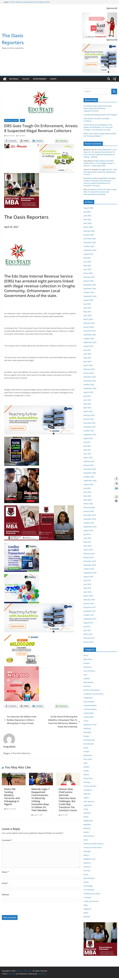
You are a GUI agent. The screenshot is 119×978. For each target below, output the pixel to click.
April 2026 (87, 223)
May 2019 (87, 542)
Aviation (87, 678)
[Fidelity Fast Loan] (21, 438)
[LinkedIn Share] (116, 488)
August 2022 (88, 392)
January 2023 (89, 373)
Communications (90, 709)
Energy (86, 736)
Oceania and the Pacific (93, 847)
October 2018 (89, 569)
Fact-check (88, 759)
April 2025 (87, 269)
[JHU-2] (56, 507)
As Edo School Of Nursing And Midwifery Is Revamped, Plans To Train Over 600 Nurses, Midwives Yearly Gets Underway (62, 721)
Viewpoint (87, 909)
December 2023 (90, 331)
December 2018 (90, 561)
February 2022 (89, 415)
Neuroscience (89, 836)
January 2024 (89, 327)
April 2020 (87, 500)
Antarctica (87, 667)
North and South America (93, 844)
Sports (53, 79)
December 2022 (90, 377)
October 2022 (89, 384)
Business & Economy (11, 120)
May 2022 (87, 404)
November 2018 (90, 565)
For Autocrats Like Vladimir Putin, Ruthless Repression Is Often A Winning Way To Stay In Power (22, 720)
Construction (89, 717)
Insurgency (88, 790)
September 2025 (90, 250)
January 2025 (89, 281)
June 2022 (87, 400)
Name (5, 872)
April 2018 (87, 592)
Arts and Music (89, 671)
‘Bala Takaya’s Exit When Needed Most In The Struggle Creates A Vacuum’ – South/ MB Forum (99, 163)
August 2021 (88, 438)
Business (87, 686)
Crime (86, 721)
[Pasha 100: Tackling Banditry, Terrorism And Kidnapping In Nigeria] (14, 774)
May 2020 (87, 496)
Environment (89, 744)
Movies (86, 832)
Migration (87, 824)
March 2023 (88, 365)
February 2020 (89, 507)
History (86, 774)
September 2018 (90, 573)
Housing (87, 782)
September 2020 (90, 480)
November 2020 (90, 473)
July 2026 (87, 212)
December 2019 (90, 515)
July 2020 (87, 488)
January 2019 (89, 557)
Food (85, 763)
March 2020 (88, 503)
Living (86, 809)
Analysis (87, 663)
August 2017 (88, 623)
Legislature (88, 805)
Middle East (88, 820)
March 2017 (88, 634)
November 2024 (90, 288)
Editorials (13, 79)
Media (86, 817)
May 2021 (87, 450)
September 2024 (90, 296)
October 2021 (89, 431)
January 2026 (89, 235)
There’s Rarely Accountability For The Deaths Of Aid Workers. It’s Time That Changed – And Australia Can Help (32, 3)
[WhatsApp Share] (116, 496)
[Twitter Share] (116, 483)
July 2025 (87, 258)
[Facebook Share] (116, 478)
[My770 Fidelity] (21, 576)
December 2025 (90, 239)
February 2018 (89, 600)
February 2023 (89, 369)
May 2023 (87, 358)
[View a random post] (114, 79)
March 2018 (88, 596)
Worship (87, 917)
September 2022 (90, 388)
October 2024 (89, 292)
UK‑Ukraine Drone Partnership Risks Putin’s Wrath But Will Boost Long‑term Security (98, 108)
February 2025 (89, 277)
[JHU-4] (21, 174)
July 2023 (87, 350)
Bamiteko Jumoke (90, 178)
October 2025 (89, 246)
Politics (25, 79)
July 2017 (87, 626)
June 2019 (87, 538)
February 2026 (89, 231)
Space (86, 874)
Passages (87, 851)
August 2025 (88, 254)
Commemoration (90, 705)
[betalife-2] (21, 470)
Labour (86, 797)
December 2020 (90, 469)
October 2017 (89, 615)
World (86, 913)
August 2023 (88, 346)
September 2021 (90, 434)
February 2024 (89, 323)
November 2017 (90, 611)
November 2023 (90, 335)
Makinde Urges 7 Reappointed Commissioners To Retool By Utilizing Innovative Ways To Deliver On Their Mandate (40, 799)
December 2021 (90, 423)
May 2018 (87, 588)
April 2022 (87, 407)
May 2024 (87, 311)
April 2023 (87, 361)
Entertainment (39, 79)
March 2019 (88, 550)
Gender (86, 767)
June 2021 (87, 446)
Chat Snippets (89, 701)
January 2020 (89, 511)
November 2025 (90, 242)
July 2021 (87, 442)
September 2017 (90, 619)
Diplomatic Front (90, 724)
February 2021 (89, 461)
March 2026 (88, 227)
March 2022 (88, 411)
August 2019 (88, 530)
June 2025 (87, 262)
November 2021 (90, 427)
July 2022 (87, 396)
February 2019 (89, 553)
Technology (88, 886)
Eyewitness (88, 755)
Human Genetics (90, 786)
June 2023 (87, 354)
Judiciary (87, 794)
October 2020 (89, 477)
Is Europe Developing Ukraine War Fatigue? (100, 115)
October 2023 (89, 338)
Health (86, 771)
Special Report (89, 878)
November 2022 (90, 381)
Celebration (88, 698)
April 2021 (87, 454)
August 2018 (88, 576)
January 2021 (89, 465)
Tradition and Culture (92, 893)
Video (86, 905)
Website (5, 894)
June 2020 (87, 492)
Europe (86, 751)
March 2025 (88, 273)
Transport (87, 897)
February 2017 (89, 638)
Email (5, 883)
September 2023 (90, 342)
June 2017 (87, 630)
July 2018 (87, 580)
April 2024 (87, 315)
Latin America (89, 801)
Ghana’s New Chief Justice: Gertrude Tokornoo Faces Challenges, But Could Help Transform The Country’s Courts (68, 799)
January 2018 (89, 603)
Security (87, 870)
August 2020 (88, 484)
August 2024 (88, 300)
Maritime (87, 813)
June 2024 (87, 308)
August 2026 (88, 208)
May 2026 (87, 219)
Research (87, 863)
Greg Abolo (21, 136)
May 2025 (87, 265)
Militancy (87, 828)
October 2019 (89, 523)
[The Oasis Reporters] (4, 79)
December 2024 (90, 285)
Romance (87, 867)
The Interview (89, 890)
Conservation (89, 713)
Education (87, 732)
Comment (7, 840)
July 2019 (87, 534)
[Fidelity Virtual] (21, 544)
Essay (86, 748)
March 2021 (88, 457)
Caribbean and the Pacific (94, 694)
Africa (86, 655)
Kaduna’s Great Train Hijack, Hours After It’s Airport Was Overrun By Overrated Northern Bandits (100, 191)
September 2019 (90, 527)
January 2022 (89, 419)
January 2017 (89, 642)
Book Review (88, 682)
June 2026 (87, 215)
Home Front (88, 778)
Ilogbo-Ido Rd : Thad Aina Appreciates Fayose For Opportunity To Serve (100, 171)
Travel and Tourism (91, 901)
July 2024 (87, 304)
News (22, 120)
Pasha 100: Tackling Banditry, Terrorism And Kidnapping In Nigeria (12, 796)
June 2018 (87, 584)
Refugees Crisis (90, 859)
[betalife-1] (21, 145)
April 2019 (87, 546)
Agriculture (88, 659)
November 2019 (90, 519)
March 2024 (88, 319)
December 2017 (90, 607)
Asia (85, 675)
